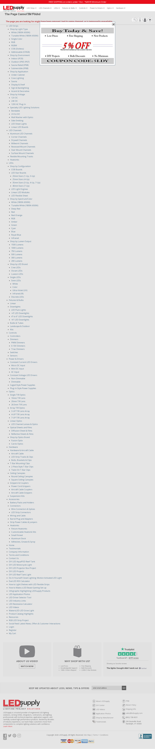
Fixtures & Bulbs (69, 8)
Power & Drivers (97, 8)
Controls (83, 8)
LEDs (57, 8)
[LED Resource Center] (139, 21)
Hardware (120, 8)
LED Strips (31, 8)
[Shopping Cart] (149, 21)
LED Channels (45, 8)
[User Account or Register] (144, 21)
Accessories (32, 13)
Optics (110, 8)
